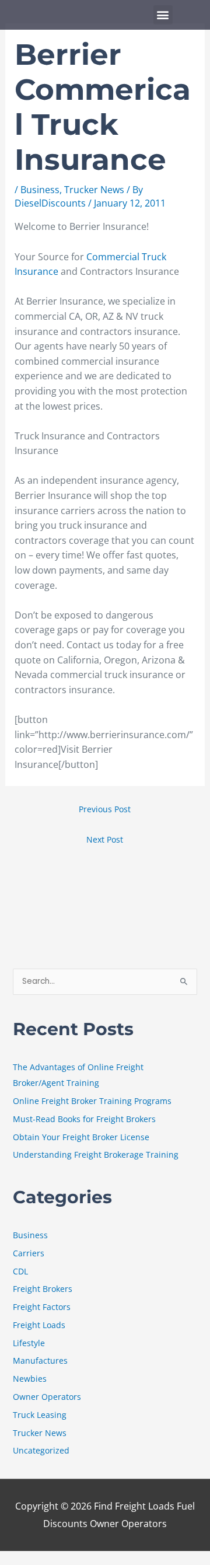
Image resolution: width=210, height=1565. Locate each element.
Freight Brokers (42, 1288)
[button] (163, 15)
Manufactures (40, 1360)
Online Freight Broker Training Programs (92, 1100)
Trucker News (94, 189)
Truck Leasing (39, 1414)
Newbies (30, 1378)
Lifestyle (29, 1343)
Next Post (104, 839)
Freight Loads (39, 1324)
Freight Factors (42, 1306)
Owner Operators (47, 1396)
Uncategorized (41, 1450)
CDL (20, 1271)
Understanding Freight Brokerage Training (95, 1154)
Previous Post (105, 809)
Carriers (28, 1253)
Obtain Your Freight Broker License (81, 1137)
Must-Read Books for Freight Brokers (84, 1118)
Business (40, 189)
